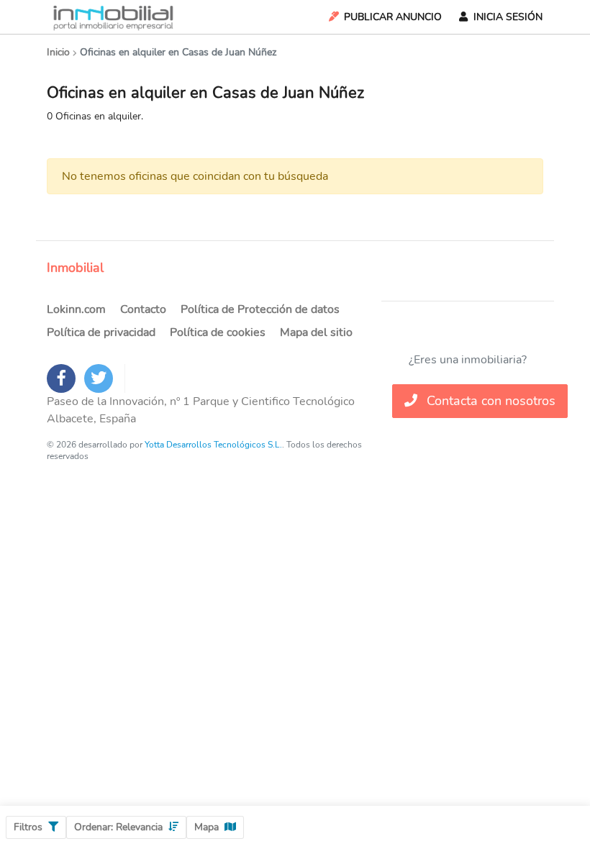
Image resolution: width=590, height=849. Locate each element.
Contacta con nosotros (489, 400)
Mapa (206, 827)
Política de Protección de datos (260, 309)
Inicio (58, 52)
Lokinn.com (76, 309)
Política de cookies (218, 332)
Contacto (143, 309)
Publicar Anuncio (393, 17)
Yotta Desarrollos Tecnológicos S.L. (213, 444)
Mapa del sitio (316, 332)
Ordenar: (118, 827)
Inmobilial (75, 267)
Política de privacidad (101, 332)
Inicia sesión (508, 17)
